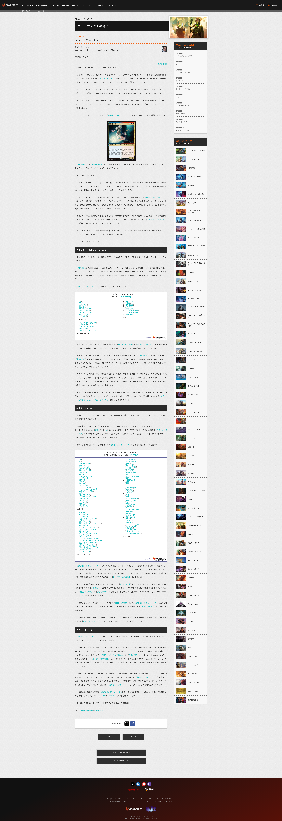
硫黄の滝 (82, 482)
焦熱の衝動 (129, 305)
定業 (96, 430)
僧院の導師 (82, 268)
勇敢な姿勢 (129, 309)
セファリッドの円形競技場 (88, 489)
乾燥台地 (82, 474)
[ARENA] (128, 296)
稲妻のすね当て (131, 500)
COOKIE (137, 801)
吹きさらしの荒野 (85, 314)
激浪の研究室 (84, 498)
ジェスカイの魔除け (132, 312)
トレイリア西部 (84, 487)
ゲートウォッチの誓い (39, 11)
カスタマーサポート (147, 799)
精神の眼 (129, 522)
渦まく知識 (129, 471)
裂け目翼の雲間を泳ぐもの (88, 538)
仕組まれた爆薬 (131, 472)
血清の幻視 (129, 489)
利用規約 (110, 799)
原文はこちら (162, 64)
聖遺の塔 (82, 504)
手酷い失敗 (82, 164)
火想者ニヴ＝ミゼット (87, 550)
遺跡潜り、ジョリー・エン (118, 115)
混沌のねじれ (130, 504)
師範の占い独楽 (131, 487)
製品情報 (65, 5)
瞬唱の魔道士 (84, 514)
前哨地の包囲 (130, 515)
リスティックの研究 (132, 509)
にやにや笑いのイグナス (87, 518)
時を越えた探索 (131, 526)
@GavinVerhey (87, 710)
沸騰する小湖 (84, 467)
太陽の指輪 (129, 491)
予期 (127, 495)
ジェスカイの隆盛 (132, 310)
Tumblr (111, 695)
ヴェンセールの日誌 (132, 524)
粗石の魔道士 (84, 525)
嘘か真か (129, 513)
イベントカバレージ (88, 5)
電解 (127, 508)
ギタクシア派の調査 (132, 476)
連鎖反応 (129, 511)
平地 (80, 303)
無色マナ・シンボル (107, 78)
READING (10, 11)
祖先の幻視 (129, 469)
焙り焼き (129, 307)
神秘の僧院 (83, 316)
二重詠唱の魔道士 (85, 516)
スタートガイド (27, 5)
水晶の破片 (129, 506)
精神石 (128, 463)
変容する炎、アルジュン (87, 542)
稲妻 (127, 478)
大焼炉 (81, 493)
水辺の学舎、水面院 (86, 491)
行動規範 (118, 799)
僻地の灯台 (83, 500)
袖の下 (128, 519)
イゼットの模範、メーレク (88, 548)
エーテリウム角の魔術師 (87, 546)
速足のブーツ (130, 502)
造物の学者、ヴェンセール (88, 533)
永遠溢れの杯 (130, 459)
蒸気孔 (81, 465)
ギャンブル (129, 474)
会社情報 (158, 801)
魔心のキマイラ (84, 522)
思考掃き (129, 493)
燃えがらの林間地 (85, 309)
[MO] (122, 296)
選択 (127, 482)
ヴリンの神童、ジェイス (87, 323)
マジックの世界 (41, 5)
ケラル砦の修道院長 (86, 326)
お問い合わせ (168, 801)
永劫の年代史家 (84, 535)
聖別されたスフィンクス (87, 544)
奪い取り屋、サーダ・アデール (90, 524)
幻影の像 (82, 513)
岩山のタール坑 (84, 495)
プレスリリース (148, 801)
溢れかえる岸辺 (84, 310)
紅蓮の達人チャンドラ (133, 533)
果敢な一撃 (129, 301)
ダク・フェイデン (132, 530)
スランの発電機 (131, 467)
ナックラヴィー (84, 551)
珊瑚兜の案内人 (98, 164)
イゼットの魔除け (132, 498)
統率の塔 (82, 480)
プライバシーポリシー (131, 799)
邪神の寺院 (83, 502)
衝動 (127, 496)
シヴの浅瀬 (83, 485)
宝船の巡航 (129, 314)
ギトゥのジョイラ (85, 520)
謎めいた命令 (130, 517)
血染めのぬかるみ (85, 476)
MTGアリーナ (111, 5)
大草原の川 (83, 305)
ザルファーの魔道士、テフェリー (90, 540)
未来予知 (129, 520)
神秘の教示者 (130, 480)
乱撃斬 (128, 303)
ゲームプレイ (54, 5)
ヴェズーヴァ (84, 506)
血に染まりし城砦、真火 (87, 496)
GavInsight (98, 710)
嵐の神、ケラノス (85, 537)
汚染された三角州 (85, 312)
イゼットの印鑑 (131, 461)
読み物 (100, 5)
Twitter (102, 695)
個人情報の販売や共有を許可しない (121, 801)
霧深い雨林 (83, 472)
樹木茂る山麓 (84, 478)
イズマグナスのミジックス (88, 527)
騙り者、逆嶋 (84, 531)
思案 (105, 430)
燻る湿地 (82, 307)
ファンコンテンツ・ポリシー (165, 799)
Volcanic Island (84, 463)
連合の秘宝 (129, 465)
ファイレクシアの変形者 (87, 529)
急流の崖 (82, 484)
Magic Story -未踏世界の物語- (23, 11)
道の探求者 (83, 325)
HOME (4, 11)
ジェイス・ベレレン (132, 531)
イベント (75, 5)
